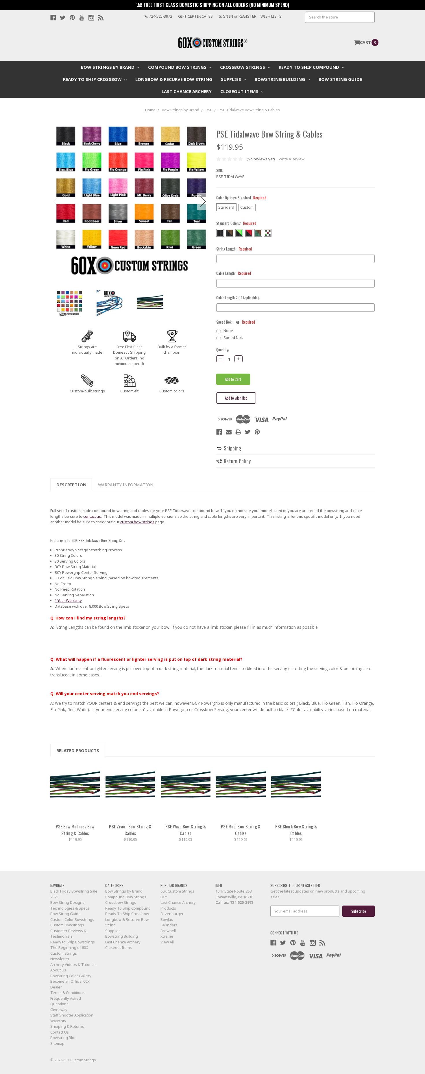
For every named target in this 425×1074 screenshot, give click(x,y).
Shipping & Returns (67, 1026)
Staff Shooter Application (71, 1015)
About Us (58, 970)
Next (203, 201)
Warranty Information (126, 484)
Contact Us (59, 1032)
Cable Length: (233, 273)
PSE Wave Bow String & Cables (185, 829)
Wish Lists (271, 16)
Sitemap (57, 1043)
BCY (163, 896)
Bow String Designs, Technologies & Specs (69, 905)
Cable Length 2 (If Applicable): (238, 298)
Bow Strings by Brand (108, 67)
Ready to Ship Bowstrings (72, 942)
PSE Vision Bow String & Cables (130, 829)
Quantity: (222, 350)
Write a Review (291, 159)
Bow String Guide (340, 79)
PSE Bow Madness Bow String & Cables (75, 829)
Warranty (58, 1020)
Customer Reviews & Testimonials (68, 933)
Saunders (169, 925)
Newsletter (59, 958)
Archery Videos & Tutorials (73, 964)
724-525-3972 (241, 902)
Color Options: (241, 198)
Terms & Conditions (67, 992)
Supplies (231, 79)
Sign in (226, 16)
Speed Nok (233, 337)
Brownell (168, 930)
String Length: (234, 249)
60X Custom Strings (177, 891)
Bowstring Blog (63, 1037)
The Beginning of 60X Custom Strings (69, 950)
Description (71, 484)
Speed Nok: (235, 322)
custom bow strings (137, 521)
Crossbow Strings (243, 67)
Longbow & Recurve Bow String (173, 79)
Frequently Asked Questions (65, 1001)
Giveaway (58, 1009)
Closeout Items (240, 91)
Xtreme (166, 936)
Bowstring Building (280, 79)
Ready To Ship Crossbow (93, 79)
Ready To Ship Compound (309, 67)
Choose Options (75, 791)
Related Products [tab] (77, 750)
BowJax (166, 919)
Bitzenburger (172, 913)
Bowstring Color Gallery (70, 975)
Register (247, 16)
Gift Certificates (195, 16)
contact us (92, 516)
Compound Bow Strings (178, 67)
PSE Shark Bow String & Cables (296, 829)
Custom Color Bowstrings (72, 919)
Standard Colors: (236, 223)
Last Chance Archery (187, 91)
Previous (56, 201)
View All (167, 942)
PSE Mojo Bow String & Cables (240, 829)
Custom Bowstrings (67, 925)
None (228, 330)
